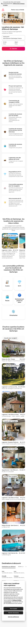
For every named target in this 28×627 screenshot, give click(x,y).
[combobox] (13, 38)
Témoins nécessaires (13, 612)
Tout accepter (13, 608)
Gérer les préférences (13, 617)
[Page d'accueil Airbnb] (3, 9)
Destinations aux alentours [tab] (9, 566)
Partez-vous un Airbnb (17, 10)
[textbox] (7, 44)
